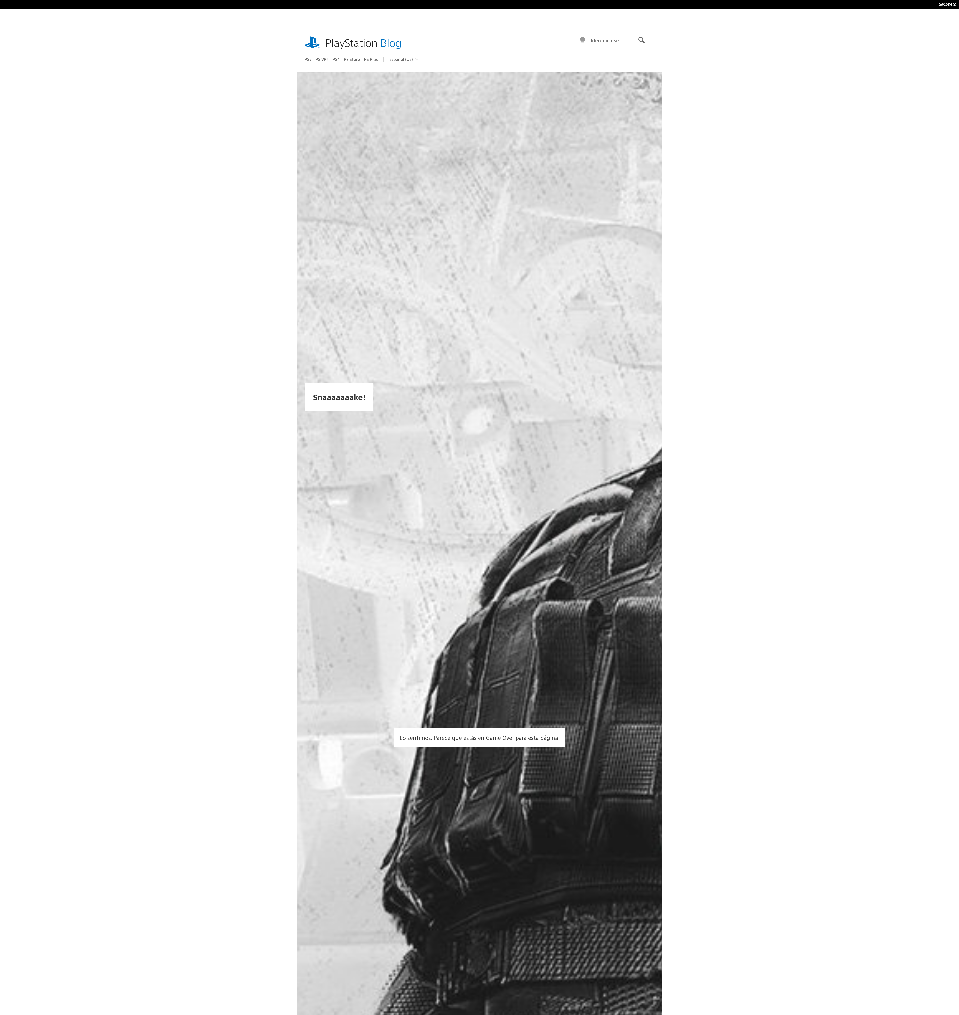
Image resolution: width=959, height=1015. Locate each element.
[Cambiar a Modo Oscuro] (582, 40)
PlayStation (363, 42)
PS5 (308, 59)
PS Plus (371, 59)
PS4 (336, 59)
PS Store (352, 59)
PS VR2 (322, 59)
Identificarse (605, 40)
